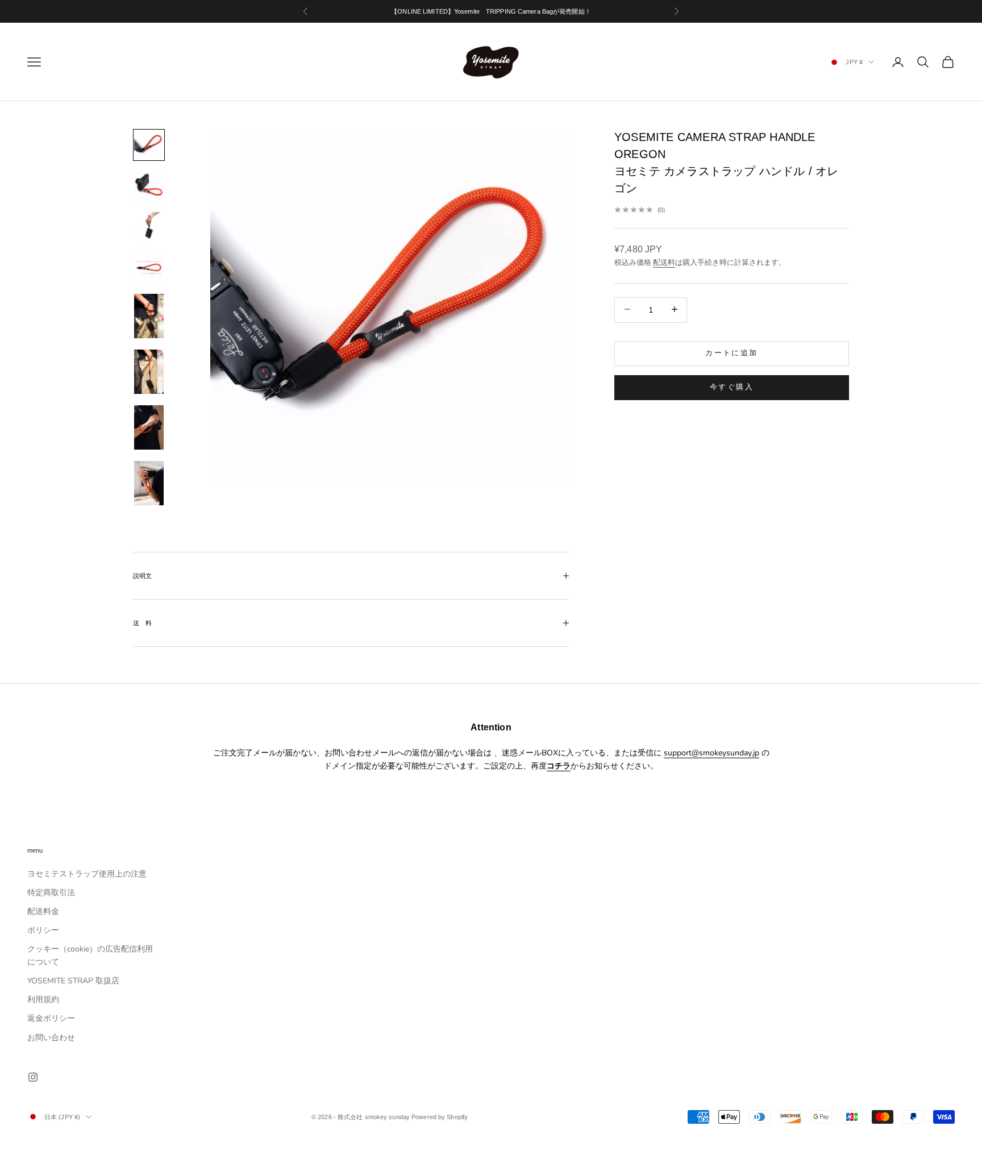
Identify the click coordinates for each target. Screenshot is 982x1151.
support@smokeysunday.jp (711, 752)
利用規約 (43, 999)
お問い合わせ (51, 1037)
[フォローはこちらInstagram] (33, 1077)
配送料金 (43, 911)
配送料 (664, 262)
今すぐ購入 (732, 386)
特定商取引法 (51, 892)
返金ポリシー (51, 1018)
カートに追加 (731, 352)
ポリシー (43, 930)
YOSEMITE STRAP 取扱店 (73, 980)
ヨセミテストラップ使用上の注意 (87, 874)
